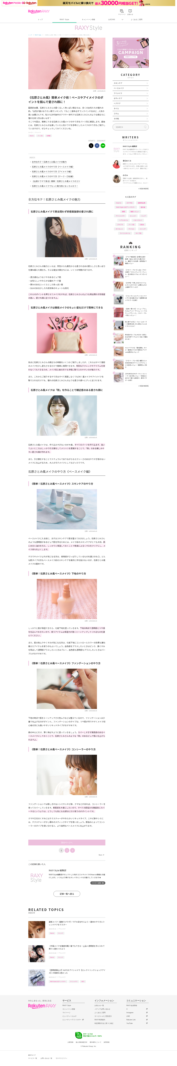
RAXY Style (64, 19)
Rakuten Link (131, 1020)
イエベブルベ (137, 220)
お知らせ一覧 (99, 1005)
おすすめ (129, 203)
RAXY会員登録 (131, 1005)
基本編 (143, 207)
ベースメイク (119, 88)
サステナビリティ (61, 1058)
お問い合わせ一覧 (46, 1058)
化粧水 (142, 224)
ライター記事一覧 (98, 883)
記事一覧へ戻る (67, 893)
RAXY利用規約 (100, 1020)
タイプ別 (138, 233)
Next (101, 855)
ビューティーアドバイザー (71, 1020)
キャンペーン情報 (88, 19)
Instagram (129, 1012)
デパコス (131, 229)
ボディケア (118, 98)
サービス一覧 (32, 1058)
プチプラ (120, 224)
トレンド (60, 933)
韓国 (123, 211)
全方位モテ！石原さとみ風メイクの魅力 (49, 161)
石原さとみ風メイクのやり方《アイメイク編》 (52, 171)
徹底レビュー (135, 211)
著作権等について (95, 1042)
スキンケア (118, 83)
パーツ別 (40, 136)
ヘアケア (117, 103)
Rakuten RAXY (39, 12)
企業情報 (70, 1042)
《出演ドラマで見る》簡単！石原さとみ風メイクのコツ (56, 181)
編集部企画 (141, 203)
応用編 (48, 136)
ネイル (116, 108)
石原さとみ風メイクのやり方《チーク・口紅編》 (53, 176)
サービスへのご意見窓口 (103, 1016)
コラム (116, 113)
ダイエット (119, 229)
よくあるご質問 (136, 19)
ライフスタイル (125, 233)
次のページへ (67, 842)
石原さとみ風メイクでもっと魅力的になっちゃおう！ (55, 185)
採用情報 (106, 1042)
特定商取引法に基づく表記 (104, 1023)
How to (31, 136)
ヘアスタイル (123, 220)
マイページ (66, 1012)
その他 (116, 118)
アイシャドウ (73, 981)
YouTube (129, 1023)
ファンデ (143, 229)
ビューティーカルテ (69, 1016)
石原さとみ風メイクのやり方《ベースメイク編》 (53, 166)
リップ (143, 216)
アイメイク (38, 132)
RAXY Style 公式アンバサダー (58, 981)
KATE (83, 981)
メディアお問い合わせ (102, 1009)
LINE (128, 1016)
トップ (40, 19)
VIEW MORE (143, 188)
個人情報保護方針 (81, 1042)
